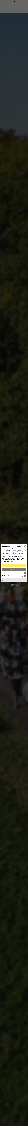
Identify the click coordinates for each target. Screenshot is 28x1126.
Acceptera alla (14, 565)
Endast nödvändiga (14, 569)
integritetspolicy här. (7, 561)
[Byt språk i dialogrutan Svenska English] (25, 546)
